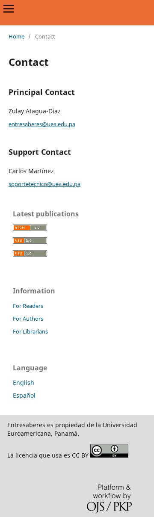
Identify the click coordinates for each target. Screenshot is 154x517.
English (23, 382)
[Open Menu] (8, 8)
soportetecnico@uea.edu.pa (44, 184)
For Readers (28, 306)
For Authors (28, 318)
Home (16, 36)
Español (24, 395)
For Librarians (30, 331)
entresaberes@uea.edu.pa (42, 124)
